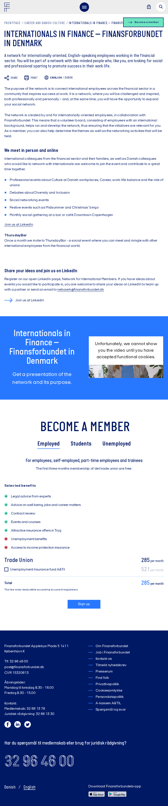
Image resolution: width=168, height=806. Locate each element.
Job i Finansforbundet (113, 652)
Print (34, 78)
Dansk (69, 77)
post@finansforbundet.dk (24, 667)
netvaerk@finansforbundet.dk (80, 289)
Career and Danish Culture (44, 23)
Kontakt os (104, 659)
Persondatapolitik (110, 697)
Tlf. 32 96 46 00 (16, 661)
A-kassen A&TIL (108, 703)
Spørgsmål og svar (111, 709)
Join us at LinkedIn (18, 225)
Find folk (102, 678)
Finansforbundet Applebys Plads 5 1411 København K (36, 648)
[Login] (148, 7)
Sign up (84, 604)
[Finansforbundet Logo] (7, 8)
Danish (10, 787)
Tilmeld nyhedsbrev (111, 665)
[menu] (84, 7)
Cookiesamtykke (109, 690)
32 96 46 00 (39, 761)
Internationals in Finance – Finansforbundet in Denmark (111, 23)
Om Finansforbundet (112, 646)
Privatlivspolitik (107, 684)
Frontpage (12, 23)
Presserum (104, 671)
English (29, 787)
